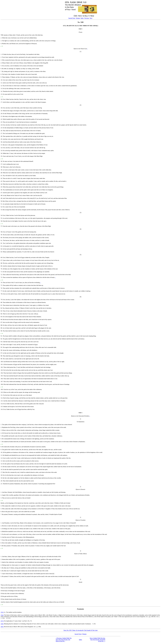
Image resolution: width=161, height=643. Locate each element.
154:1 (2, 615)
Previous (86, 18)
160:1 (2, 626)
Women (78, 18)
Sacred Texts (71, 18)
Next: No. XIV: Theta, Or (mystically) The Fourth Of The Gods (81, 630)
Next (91, 18)
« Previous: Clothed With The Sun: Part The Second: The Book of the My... (64, 639)
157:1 (2, 621)
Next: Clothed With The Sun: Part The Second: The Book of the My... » (97, 639)
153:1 (2, 612)
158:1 (2, 624)
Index (82, 18)
